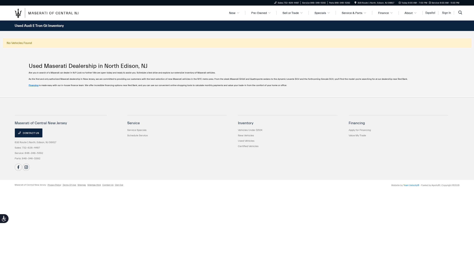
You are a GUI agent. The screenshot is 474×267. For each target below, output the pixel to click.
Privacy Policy (54, 185)
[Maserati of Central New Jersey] (46, 12)
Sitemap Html (94, 185)
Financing (34, 85)
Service (133, 123)
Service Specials (136, 130)
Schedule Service (137, 135)
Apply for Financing (360, 130)
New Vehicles (246, 135)
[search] (460, 13)
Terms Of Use (69, 185)
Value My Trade (357, 135)
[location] (355, 2)
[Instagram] (26, 167)
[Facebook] (18, 167)
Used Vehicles (246, 140)
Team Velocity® (411, 185)
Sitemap (82, 185)
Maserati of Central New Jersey (30, 185)
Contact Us (30, 133)
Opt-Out (119, 185)
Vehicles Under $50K (250, 130)
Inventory (245, 123)
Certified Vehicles (248, 146)
